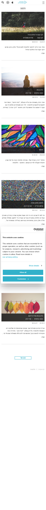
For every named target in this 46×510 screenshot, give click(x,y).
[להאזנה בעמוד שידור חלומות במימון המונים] (23, 190)
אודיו (43, 53)
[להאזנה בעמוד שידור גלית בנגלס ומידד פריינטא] (23, 303)
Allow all (23, 272)
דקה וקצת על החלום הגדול (35, 35)
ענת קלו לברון (28, 206)
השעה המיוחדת (38, 93)
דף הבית (41, 369)
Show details (34, 266)
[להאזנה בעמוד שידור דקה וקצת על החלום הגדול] (23, 22)
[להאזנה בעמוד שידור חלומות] (23, 135)
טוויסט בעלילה (39, 206)
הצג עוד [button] (23, 358)
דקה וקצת (40, 38)
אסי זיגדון (28, 93)
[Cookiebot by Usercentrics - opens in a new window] (33, 229)
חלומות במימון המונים (37, 203)
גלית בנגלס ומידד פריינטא (35, 316)
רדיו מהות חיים (23, 2)
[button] (43, 2)
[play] (7, 2)
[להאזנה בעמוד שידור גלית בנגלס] (23, 77)
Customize (22, 279)
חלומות (41, 150)
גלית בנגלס (40, 90)
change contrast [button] (13, 2)
